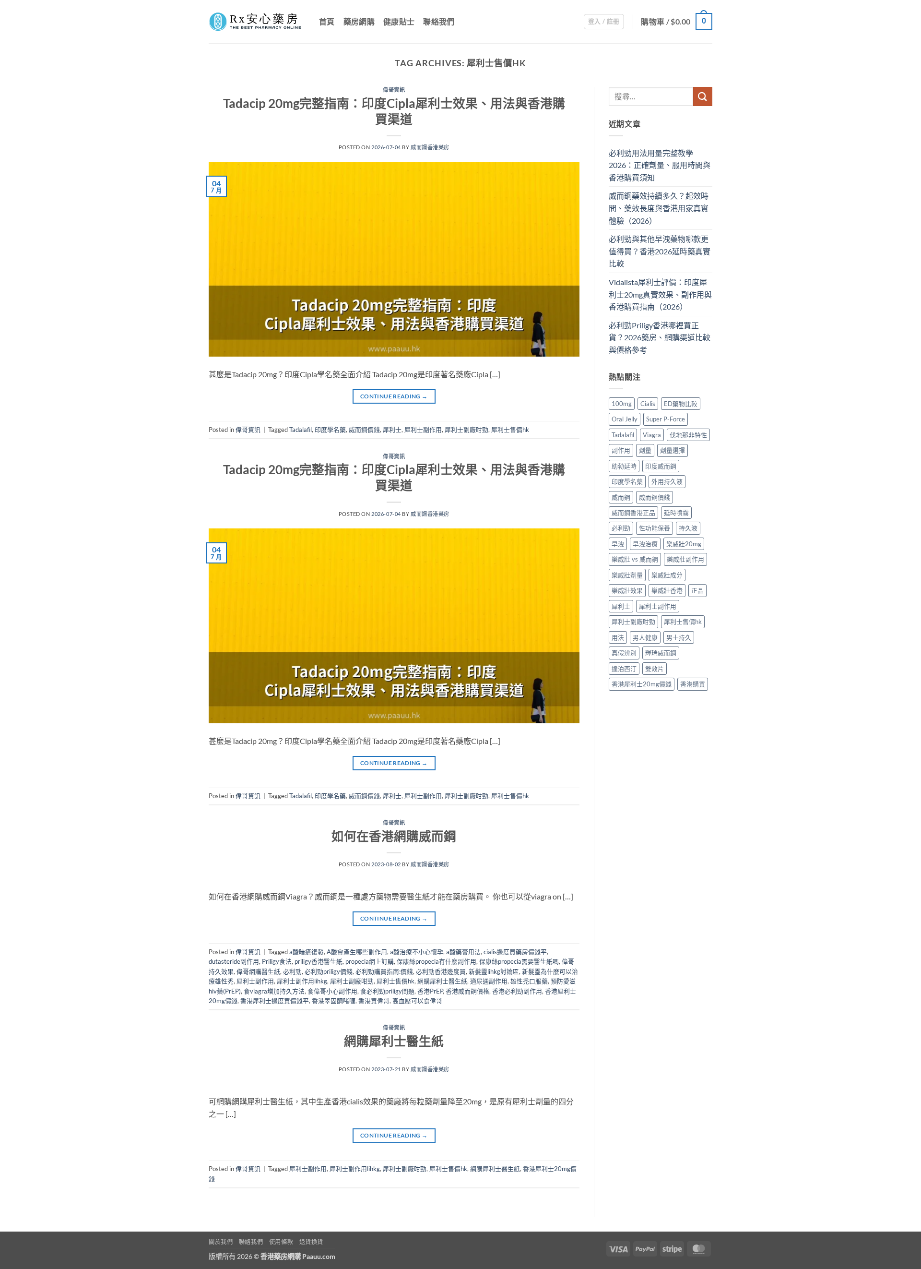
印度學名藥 (330, 429)
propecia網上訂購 (369, 961)
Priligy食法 (277, 961)
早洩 (618, 544)
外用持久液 (667, 481)
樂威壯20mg (683, 544)
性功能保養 (654, 528)
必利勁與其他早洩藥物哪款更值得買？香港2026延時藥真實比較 (659, 251)
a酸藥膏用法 (463, 952)
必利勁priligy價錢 (329, 971)
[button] (604, 21)
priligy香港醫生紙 (318, 961)
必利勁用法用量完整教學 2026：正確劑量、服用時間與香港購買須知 (659, 165)
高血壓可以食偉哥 (417, 1001)
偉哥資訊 (394, 89)
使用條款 (281, 1241)
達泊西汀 (624, 668)
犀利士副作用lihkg (302, 981)
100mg (622, 403)
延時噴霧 (676, 512)
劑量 (645, 450)
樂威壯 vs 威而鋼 (635, 559)
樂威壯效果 (627, 590)
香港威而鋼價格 (467, 991)
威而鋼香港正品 (633, 512)
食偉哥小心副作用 (332, 991)
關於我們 (221, 1241)
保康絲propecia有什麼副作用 (436, 961)
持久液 (688, 528)
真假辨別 (624, 653)
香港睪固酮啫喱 (333, 1001)
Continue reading (394, 396)
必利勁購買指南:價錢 (384, 971)
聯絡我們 (438, 21)
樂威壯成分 (667, 575)
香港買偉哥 (374, 1001)
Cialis (647, 403)
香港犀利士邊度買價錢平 (274, 1001)
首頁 (327, 21)
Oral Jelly (625, 419)
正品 (697, 590)
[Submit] (702, 96)
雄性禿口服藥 (529, 981)
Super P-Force (665, 419)
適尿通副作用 (489, 981)
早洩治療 (645, 544)
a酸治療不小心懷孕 (416, 952)
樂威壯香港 (667, 590)
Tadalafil (300, 429)
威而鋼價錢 (364, 429)
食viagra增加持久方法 (274, 991)
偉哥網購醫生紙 (258, 971)
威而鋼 (621, 497)
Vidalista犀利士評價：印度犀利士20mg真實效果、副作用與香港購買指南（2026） (660, 294)
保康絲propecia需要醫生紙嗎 (519, 961)
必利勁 (292, 971)
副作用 (621, 450)
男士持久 (678, 637)
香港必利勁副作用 (517, 991)
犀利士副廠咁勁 (466, 429)
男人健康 (645, 637)
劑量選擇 (672, 450)
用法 (618, 637)
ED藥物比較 (680, 403)
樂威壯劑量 (627, 575)
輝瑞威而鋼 (660, 653)
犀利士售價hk (510, 429)
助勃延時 (624, 466)
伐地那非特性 (688, 435)
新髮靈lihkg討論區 (494, 971)
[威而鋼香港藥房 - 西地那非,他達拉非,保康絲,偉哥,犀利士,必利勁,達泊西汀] (257, 21)
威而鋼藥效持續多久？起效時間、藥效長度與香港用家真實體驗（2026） (658, 208)
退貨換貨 (311, 1241)
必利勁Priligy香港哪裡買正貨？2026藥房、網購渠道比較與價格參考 (659, 337)
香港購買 (692, 684)
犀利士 (392, 429)
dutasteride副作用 (234, 961)
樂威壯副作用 (685, 559)
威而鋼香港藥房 (430, 147)
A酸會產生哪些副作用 (357, 952)
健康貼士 (398, 21)
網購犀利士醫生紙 (442, 981)
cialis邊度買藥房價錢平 (515, 952)
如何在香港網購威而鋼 (393, 836)
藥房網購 (359, 21)
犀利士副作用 (423, 429)
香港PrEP (430, 991)
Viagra (652, 435)
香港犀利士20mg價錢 (642, 684)
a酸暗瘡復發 (306, 952)
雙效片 (654, 668)
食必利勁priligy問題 (387, 991)
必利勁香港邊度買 (441, 971)
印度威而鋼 (660, 466)
